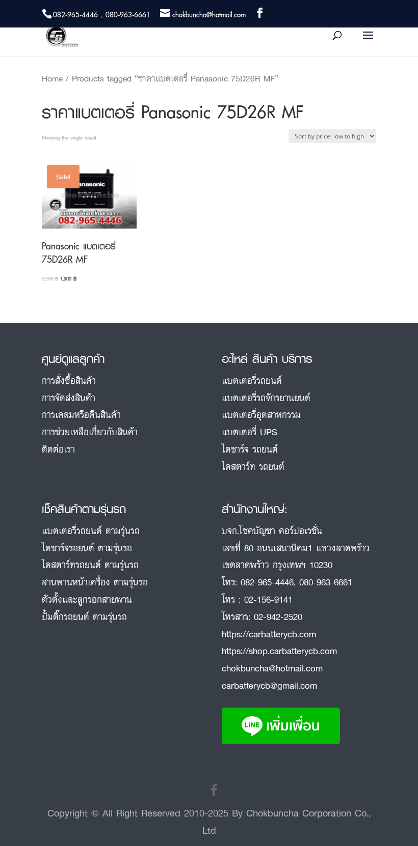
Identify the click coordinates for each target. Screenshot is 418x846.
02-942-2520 (278, 616)
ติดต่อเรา (58, 449)
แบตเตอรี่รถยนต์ (252, 380)
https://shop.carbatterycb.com (279, 650)
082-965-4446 (267, 582)
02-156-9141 (268, 599)
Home (52, 78)
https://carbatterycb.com (269, 634)
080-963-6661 (325, 582)
